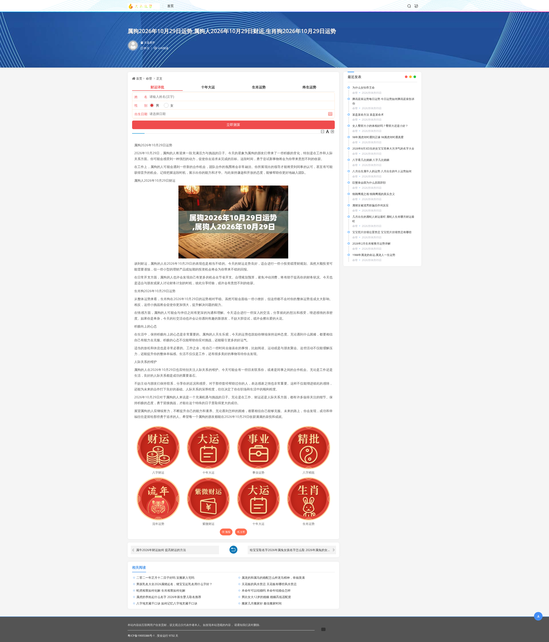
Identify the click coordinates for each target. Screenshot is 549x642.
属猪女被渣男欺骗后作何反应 (370, 205)
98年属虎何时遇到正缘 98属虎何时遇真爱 (378, 137)
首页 (170, 6)
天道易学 (149, 42)
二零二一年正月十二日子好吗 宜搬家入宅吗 (165, 578)
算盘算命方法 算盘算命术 (368, 114)
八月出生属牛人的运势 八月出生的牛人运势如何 (382, 171)
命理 (149, 78)
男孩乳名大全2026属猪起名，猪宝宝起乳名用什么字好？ (174, 584)
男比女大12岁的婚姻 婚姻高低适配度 (266, 597)
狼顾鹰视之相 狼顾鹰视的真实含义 (373, 194)
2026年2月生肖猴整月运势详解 (371, 243)
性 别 (140, 105)
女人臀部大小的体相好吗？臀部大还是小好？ (380, 126)
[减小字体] (323, 131)
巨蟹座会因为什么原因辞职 (369, 182)
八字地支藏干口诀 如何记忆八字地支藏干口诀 (166, 603)
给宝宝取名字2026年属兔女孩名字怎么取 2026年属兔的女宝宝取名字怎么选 (293, 550)
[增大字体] (333, 131)
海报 (227, 532)
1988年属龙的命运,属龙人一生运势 (373, 255)
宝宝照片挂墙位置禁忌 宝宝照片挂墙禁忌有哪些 (382, 232)
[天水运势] (145, 6)
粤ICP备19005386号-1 (141, 635)
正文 (159, 78)
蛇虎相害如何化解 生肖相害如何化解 (160, 590)
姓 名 (140, 97)
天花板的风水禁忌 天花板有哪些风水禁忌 (269, 584)
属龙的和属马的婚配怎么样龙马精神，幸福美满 (273, 578)
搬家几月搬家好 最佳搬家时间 (262, 603)
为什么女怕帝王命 (363, 87)
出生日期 (140, 114)
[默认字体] (328, 131)
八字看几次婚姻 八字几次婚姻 (370, 160)
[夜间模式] (416, 6)
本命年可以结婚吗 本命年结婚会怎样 (266, 590)
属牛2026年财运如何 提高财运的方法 (161, 550)
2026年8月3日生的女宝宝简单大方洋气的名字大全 (383, 148)
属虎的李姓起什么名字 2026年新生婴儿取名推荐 (168, 597)
